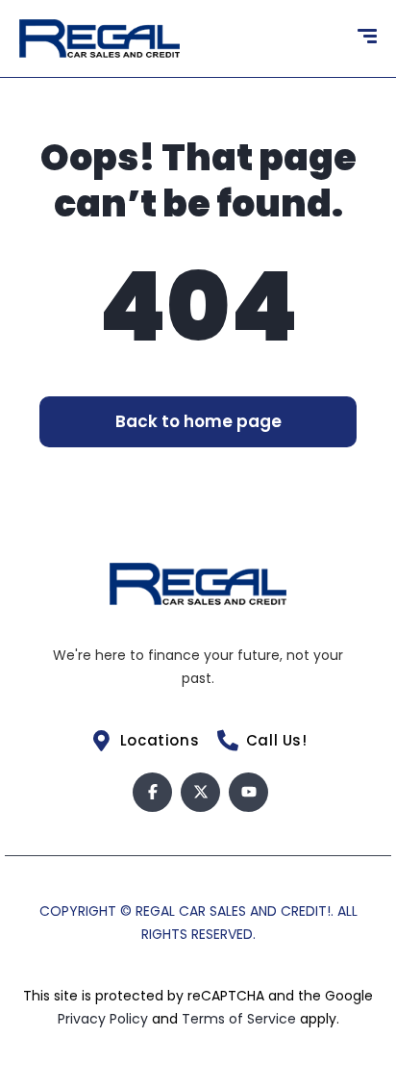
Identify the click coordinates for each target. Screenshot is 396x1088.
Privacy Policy (105, 1018)
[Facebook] (152, 792)
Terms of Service (241, 1018)
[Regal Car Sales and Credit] (99, 38)
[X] (200, 792)
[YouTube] (248, 792)
